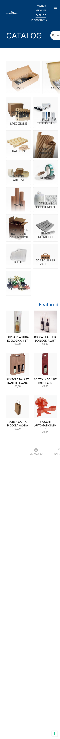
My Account (36, 454)
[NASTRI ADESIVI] (18, 166)
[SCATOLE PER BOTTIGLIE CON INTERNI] (18, 220)
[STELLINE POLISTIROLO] (45, 193)
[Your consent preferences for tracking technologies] (55, 734)
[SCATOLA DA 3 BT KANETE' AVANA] (17, 364)
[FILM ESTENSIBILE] (45, 103)
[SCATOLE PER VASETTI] (45, 250)
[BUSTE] (18, 250)
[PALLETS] (18, 136)
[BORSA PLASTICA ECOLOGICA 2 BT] (45, 322)
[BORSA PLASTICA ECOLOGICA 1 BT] (17, 322)
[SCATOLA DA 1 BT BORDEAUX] (45, 364)
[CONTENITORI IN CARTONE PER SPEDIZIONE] (18, 103)
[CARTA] (18, 193)
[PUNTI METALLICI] (45, 220)
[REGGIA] (45, 166)
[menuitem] (42, 5)
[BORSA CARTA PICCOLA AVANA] (17, 406)
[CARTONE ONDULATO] (45, 136)
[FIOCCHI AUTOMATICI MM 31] (45, 406)
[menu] (55, 8)
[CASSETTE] (23, 71)
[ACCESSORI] (18, 277)
